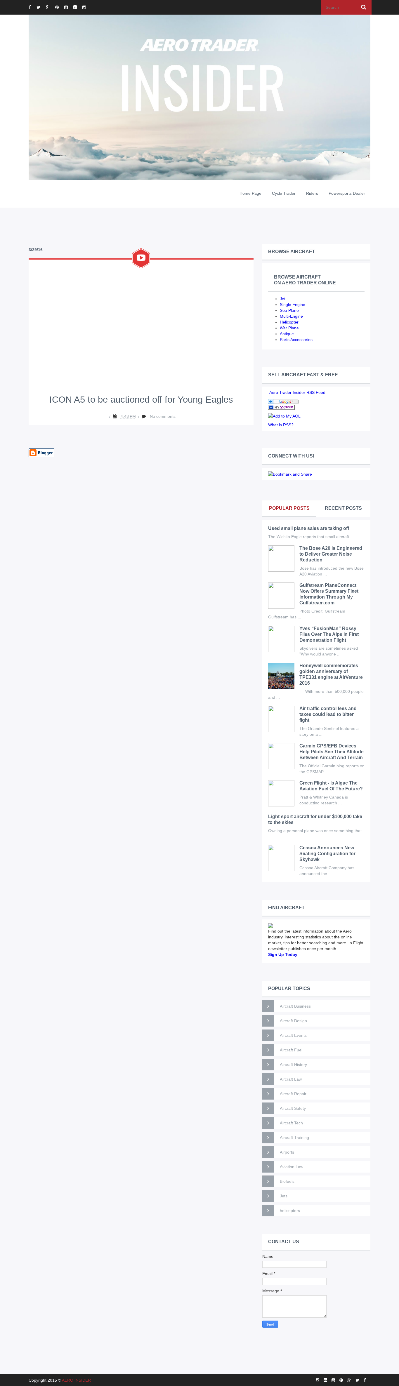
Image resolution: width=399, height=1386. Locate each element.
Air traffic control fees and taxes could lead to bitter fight (328, 714)
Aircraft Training (294, 1137)
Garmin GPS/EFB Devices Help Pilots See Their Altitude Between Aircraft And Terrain (331, 751)
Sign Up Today (282, 954)
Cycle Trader (284, 193)
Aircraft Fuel (291, 1050)
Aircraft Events (293, 1035)
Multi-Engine (291, 316)
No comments (163, 416)
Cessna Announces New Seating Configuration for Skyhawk (327, 853)
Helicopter (289, 322)
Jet (282, 298)
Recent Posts (343, 508)
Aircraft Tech (291, 1123)
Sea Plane (289, 310)
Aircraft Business (295, 1006)
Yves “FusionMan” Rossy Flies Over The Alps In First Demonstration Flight (329, 634)
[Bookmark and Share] (290, 473)
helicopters (290, 1210)
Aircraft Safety (293, 1108)
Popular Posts (289, 508)
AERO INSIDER (76, 1380)
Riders (312, 193)
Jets (283, 1196)
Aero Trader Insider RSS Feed (297, 392)
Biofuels (287, 1181)
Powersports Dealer (347, 193)
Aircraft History (293, 1064)
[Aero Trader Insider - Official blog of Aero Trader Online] (281, 407)
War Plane (289, 328)
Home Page (250, 193)
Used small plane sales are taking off (308, 528)
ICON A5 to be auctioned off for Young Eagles (141, 399)
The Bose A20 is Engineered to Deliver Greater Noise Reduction (330, 554)
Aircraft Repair (293, 1093)
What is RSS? (281, 424)
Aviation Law (291, 1166)
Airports (287, 1152)
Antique (287, 333)
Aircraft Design (293, 1020)
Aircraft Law (291, 1079)
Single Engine (292, 304)
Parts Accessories (296, 339)
